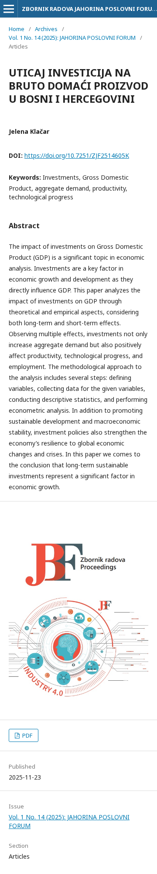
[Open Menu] (8, 8)
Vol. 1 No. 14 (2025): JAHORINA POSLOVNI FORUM (72, 38)
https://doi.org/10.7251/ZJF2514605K (76, 155)
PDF (26, 735)
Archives (46, 29)
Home (16, 29)
